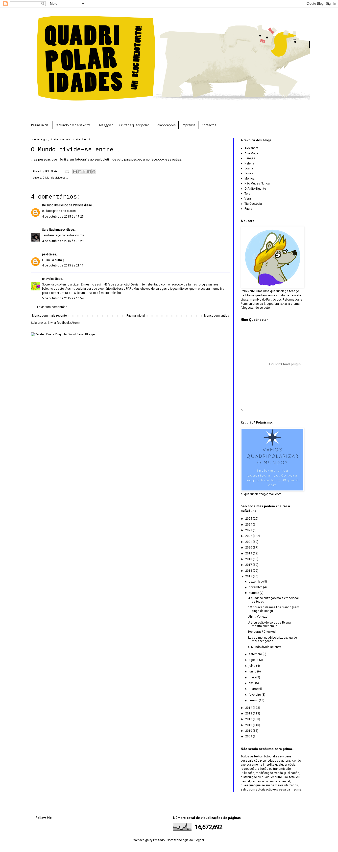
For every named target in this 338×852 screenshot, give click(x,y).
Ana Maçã (251, 153)
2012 (249, 719)
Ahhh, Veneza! (258, 616)
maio (252, 677)
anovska (48, 279)
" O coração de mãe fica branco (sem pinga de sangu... (273, 609)
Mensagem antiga (216, 315)
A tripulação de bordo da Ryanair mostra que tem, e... (270, 624)
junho (253, 671)
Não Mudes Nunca (257, 183)
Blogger (198, 840)
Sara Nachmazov (54, 229)
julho (252, 666)
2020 (249, 547)
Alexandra (251, 148)
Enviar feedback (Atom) (64, 323)
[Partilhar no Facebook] (89, 171)
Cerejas (249, 158)
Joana (248, 168)
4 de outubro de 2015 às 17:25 (63, 216)
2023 (249, 530)
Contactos (209, 125)
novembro (256, 587)
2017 (249, 565)
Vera (247, 198)
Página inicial (40, 125)
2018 (249, 559)
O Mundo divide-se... (55, 177)
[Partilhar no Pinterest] (93, 171)
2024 (249, 524)
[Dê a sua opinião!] (79, 171)
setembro (256, 654)
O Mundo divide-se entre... (74, 125)
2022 (249, 536)
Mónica (249, 178)
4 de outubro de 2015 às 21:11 (63, 265)
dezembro (256, 581)
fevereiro (255, 694)
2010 (249, 730)
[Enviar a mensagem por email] (74, 171)
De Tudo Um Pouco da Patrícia (62, 205)
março (253, 688)
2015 (249, 576)
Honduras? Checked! (262, 631)
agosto (254, 660)
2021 (249, 542)
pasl (45, 254)
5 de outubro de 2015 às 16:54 (63, 298)
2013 (249, 713)
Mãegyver (106, 125)
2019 (249, 553)
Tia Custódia (253, 203)
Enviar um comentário (52, 307)
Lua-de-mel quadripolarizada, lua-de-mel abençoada (273, 639)
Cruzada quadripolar (134, 125)
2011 (249, 725)
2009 (249, 736)
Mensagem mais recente (49, 315)
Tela (247, 193)
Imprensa (188, 125)
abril (252, 683)
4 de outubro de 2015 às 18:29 (63, 241)
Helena (249, 163)
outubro (254, 593)
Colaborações (165, 125)
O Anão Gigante (255, 188)
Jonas (248, 173)
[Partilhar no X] (84, 171)
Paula (248, 208)
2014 (249, 708)
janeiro (254, 700)
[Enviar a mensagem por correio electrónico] (67, 171)
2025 (249, 518)
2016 (249, 570)
